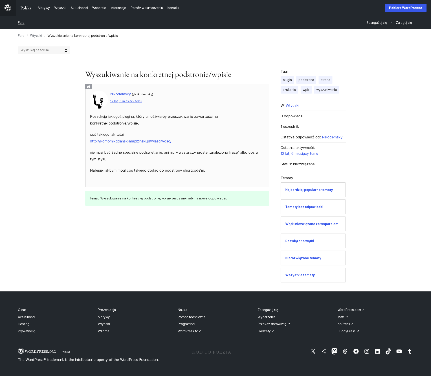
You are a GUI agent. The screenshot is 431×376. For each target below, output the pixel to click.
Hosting (23, 324)
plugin (287, 80)
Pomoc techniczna (191, 317)
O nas (22, 310)
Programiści (186, 324)
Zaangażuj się (268, 310)
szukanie (289, 90)
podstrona (306, 80)
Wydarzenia (266, 317)
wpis (306, 90)
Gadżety (266, 331)
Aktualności (26, 317)
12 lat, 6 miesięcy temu (126, 101)
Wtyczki (36, 35)
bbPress (346, 324)
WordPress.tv (190, 331)
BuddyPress (348, 331)
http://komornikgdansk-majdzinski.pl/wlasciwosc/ (131, 141)
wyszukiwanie (326, 90)
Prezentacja (107, 310)
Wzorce (104, 331)
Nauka (182, 310)
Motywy (104, 317)
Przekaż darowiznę (274, 324)
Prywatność (26, 331)
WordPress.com (351, 310)
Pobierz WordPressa (405, 8)
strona (325, 80)
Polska (65, 352)
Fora (21, 22)
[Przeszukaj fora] (66, 50)
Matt (343, 317)
